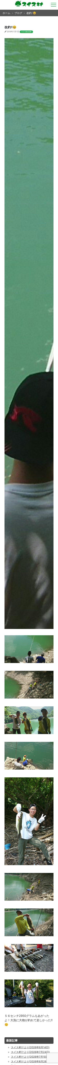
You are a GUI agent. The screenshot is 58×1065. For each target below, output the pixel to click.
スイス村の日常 (26, 32)
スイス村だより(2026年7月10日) (30, 1056)
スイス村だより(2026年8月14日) (30, 1047)
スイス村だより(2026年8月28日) (30, 1061)
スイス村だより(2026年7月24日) (30, 1052)
